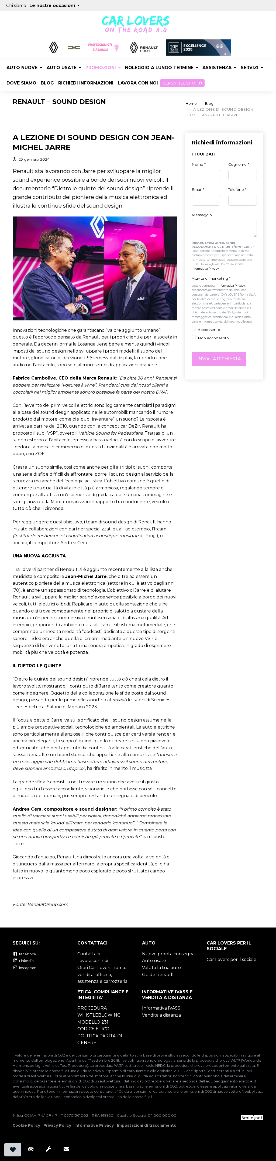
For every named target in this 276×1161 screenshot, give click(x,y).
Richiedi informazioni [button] (85, 83)
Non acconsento (213, 338)
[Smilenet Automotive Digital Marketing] (252, 1117)
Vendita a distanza (161, 1015)
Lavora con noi (92, 960)
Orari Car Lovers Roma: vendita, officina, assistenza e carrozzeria (102, 974)
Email (198, 189)
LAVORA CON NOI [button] (138, 83)
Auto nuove (21, 67)
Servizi (249, 67)
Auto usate (62, 67)
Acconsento (209, 329)
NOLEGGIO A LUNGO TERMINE (159, 67)
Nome (199, 164)
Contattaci (88, 953)
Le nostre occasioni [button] (52, 5)
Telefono (237, 189)
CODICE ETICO (93, 1028)
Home (191, 103)
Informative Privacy (94, 1125)
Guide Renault (158, 974)
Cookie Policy (26, 1125)
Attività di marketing (211, 278)
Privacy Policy (57, 1125)
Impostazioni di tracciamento (147, 1125)
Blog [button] (47, 83)
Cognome (238, 164)
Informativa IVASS (161, 1008)
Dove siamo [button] (21, 83)
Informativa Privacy (205, 268)
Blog (209, 103)
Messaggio (202, 215)
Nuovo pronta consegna (168, 953)
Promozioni (100, 67)
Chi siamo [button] (16, 5)
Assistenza (217, 67)
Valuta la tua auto (161, 967)
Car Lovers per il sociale (231, 959)
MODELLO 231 (92, 1022)
